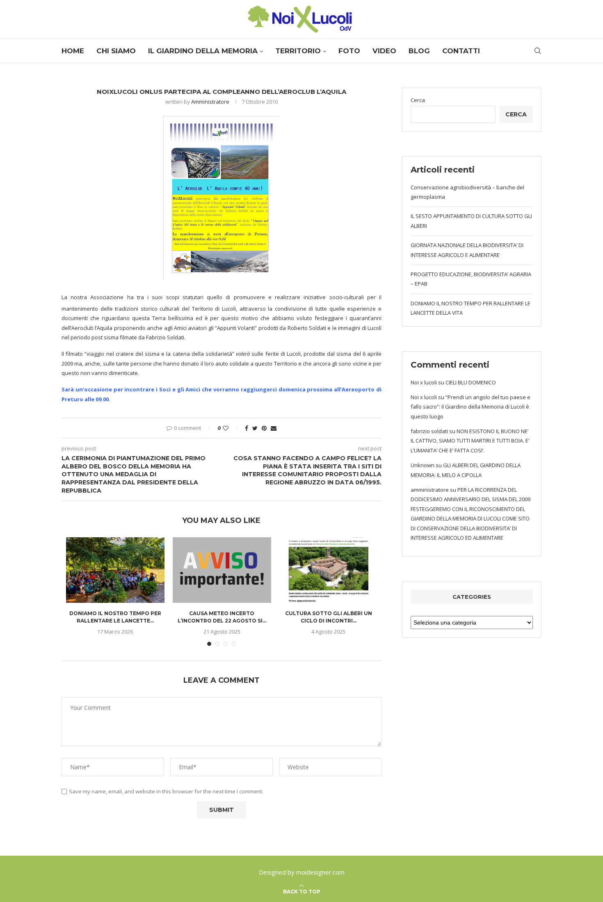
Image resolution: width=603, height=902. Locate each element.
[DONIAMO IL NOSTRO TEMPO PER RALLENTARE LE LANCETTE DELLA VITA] (115, 570)
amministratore (430, 489)
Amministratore (210, 101)
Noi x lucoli (424, 382)
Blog (419, 51)
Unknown (422, 465)
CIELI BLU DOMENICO (470, 382)
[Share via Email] (273, 428)
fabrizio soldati (429, 431)
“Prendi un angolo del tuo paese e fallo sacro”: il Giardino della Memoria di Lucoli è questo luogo (470, 406)
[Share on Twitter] (255, 428)
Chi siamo (116, 51)
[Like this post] (231, 428)
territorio (298, 51)
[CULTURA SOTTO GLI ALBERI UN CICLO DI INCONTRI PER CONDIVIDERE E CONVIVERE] (328, 570)
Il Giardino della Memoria (203, 51)
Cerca (418, 100)
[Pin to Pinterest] (264, 428)
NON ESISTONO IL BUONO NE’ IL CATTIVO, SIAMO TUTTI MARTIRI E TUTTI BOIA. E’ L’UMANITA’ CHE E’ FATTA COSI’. (470, 440)
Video (384, 51)
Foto (349, 51)
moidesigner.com (320, 872)
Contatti (461, 51)
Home (73, 51)
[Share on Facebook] (246, 428)
